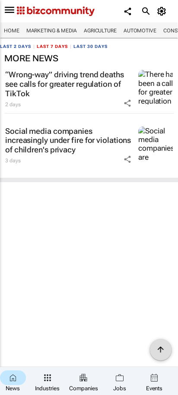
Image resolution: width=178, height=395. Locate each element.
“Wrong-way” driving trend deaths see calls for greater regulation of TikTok (64, 84)
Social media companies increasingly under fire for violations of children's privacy (68, 140)
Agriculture (100, 31)
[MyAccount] (163, 11)
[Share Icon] (127, 103)
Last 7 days (52, 46)
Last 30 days (90, 46)
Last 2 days (15, 46)
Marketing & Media (51, 31)
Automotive (140, 31)
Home (11, 31)
